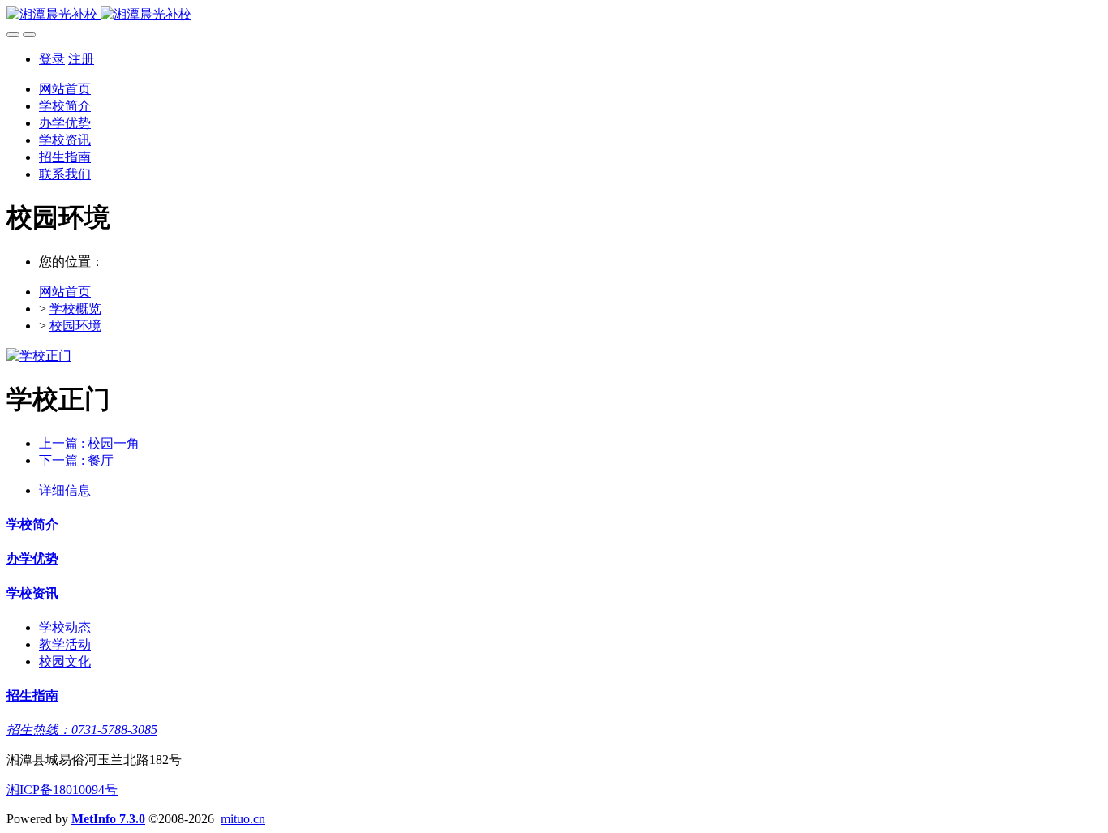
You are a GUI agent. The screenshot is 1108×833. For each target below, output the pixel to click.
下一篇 (76, 460)
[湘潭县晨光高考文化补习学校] (554, 15)
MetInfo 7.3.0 (108, 819)
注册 (81, 59)
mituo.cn (243, 819)
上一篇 (89, 443)
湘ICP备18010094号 (62, 790)
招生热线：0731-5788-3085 (81, 729)
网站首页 (65, 89)
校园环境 (75, 326)
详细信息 (65, 490)
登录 (52, 59)
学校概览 (75, 309)
